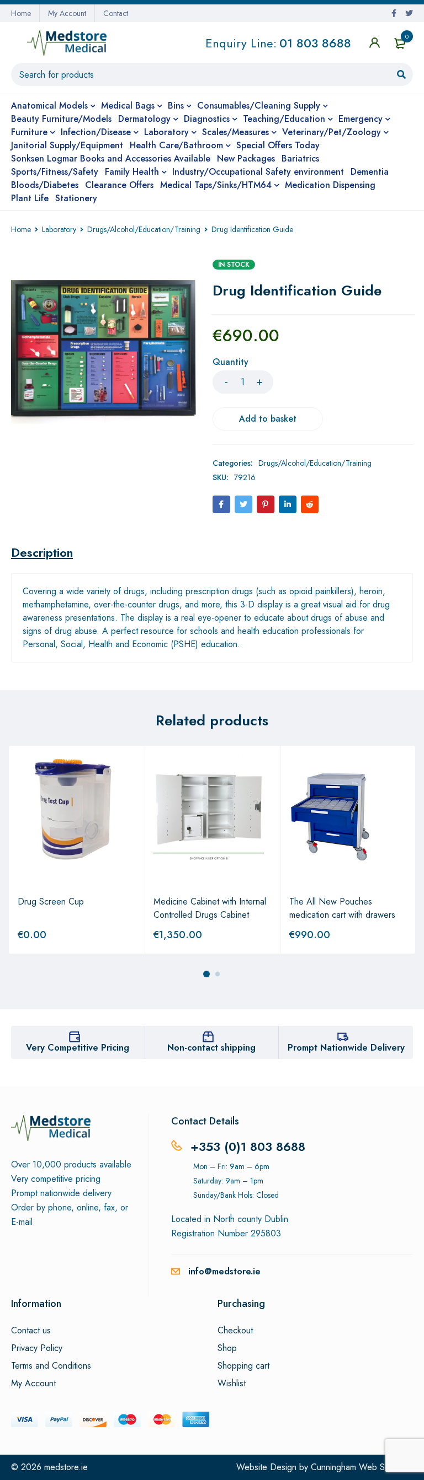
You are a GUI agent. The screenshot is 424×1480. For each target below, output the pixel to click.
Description (42, 552)
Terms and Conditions (51, 1365)
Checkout (235, 1330)
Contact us (31, 1330)
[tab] (42, 552)
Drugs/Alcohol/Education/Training (143, 229)
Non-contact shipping (211, 1047)
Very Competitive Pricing (77, 1047)
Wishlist (232, 1383)
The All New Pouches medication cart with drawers (342, 908)
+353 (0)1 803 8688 (247, 1146)
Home (21, 13)
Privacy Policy (36, 1348)
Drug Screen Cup (51, 901)
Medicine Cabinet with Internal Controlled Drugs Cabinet (209, 908)
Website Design (266, 1467)
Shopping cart (243, 1365)
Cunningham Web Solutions (362, 1467)
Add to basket (267, 418)
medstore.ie (66, 1467)
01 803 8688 (315, 43)
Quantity (230, 362)
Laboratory (59, 229)
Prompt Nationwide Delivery (346, 1047)
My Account (67, 13)
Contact (115, 13)
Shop (227, 1348)
